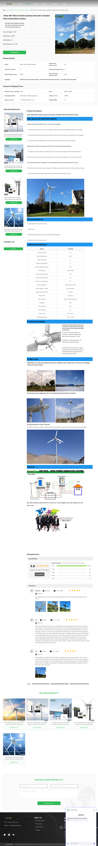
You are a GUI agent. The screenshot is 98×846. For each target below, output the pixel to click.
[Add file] (68, 843)
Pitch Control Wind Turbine (21, 10)
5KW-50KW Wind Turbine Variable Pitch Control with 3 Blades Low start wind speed (14, 723)
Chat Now (14, 52)
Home (19, 4)
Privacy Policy (9, 844)
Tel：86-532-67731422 (11, 822)
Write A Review (40, 574)
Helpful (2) (40, 654)
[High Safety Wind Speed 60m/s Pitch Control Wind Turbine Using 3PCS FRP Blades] (14, 744)
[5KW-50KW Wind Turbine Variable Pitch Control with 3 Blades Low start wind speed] (14, 709)
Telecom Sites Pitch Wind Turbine (59, 683)
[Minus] (94, 810)
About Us (45, 4)
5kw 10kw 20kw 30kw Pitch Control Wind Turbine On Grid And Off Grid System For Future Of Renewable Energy (37, 723)
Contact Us (54, 4)
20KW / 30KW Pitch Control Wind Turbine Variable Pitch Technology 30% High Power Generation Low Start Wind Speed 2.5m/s (84, 723)
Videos (36, 4)
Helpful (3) (40, 593)
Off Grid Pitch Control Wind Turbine (79, 683)
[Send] (94, 843)
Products (27, 4)
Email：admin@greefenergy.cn (13, 825)
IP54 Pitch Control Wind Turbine (40, 683)
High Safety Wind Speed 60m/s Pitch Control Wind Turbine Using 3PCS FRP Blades (13, 231)
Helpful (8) (40, 622)
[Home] (9, 3)
